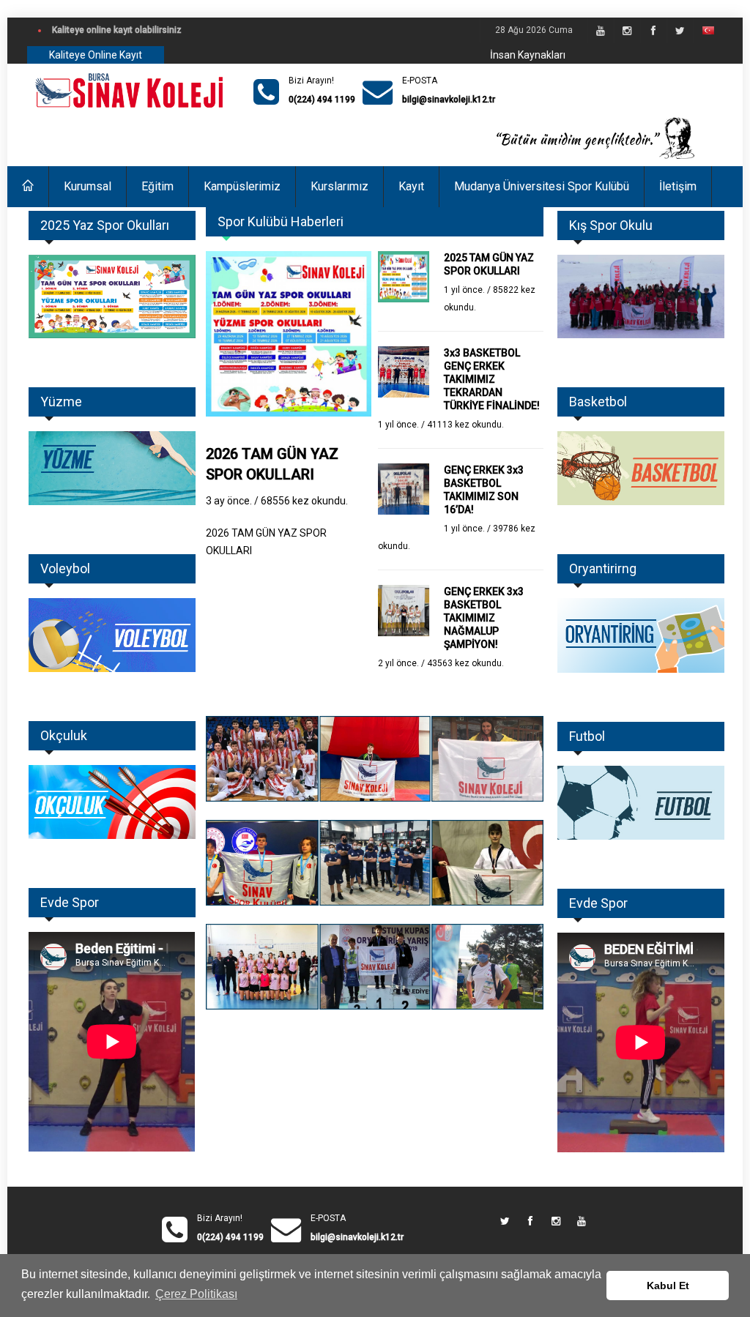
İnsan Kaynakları (527, 55)
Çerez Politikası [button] (196, 1294)
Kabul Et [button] (668, 1285)
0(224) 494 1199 (322, 99)
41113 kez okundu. (465, 424)
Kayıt (411, 186)
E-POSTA (419, 80)
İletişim (678, 186)
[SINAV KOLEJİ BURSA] (130, 92)
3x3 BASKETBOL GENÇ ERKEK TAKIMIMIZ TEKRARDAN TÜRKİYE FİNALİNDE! (492, 379)
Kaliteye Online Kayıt (95, 55)
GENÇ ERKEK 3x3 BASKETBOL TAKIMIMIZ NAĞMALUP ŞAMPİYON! (484, 618)
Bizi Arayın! (311, 80)
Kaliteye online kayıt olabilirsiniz (117, 30)
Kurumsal (87, 186)
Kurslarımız (339, 186)
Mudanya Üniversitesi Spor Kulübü (541, 186)
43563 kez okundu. (465, 663)
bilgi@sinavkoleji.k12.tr (448, 99)
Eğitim (157, 186)
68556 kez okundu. (304, 501)
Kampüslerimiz (242, 186)
